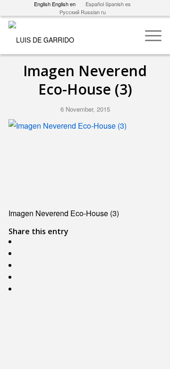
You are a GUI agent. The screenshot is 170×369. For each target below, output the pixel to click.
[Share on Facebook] (22, 241)
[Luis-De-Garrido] (69, 35)
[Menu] (149, 35)
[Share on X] (22, 253)
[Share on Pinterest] (22, 277)
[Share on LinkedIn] (22, 288)
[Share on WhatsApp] (22, 265)
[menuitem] (149, 35)
